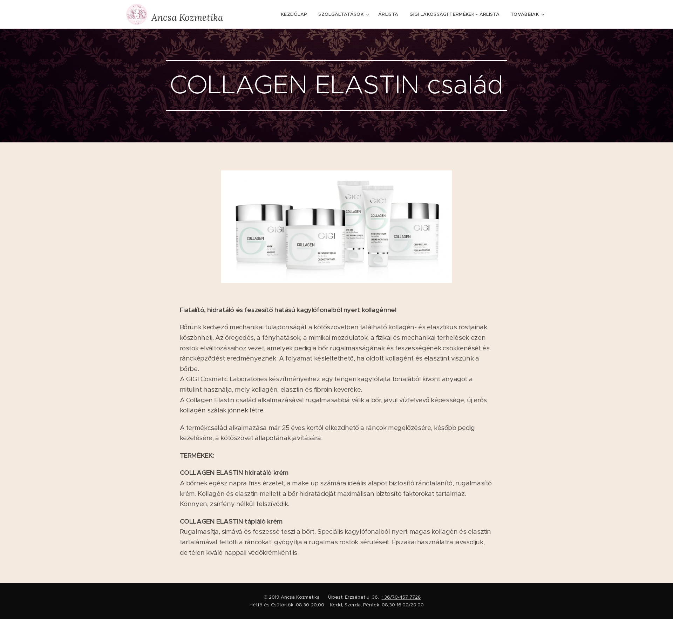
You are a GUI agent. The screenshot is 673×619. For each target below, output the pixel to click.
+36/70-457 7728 (401, 597)
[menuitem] (296, 14)
